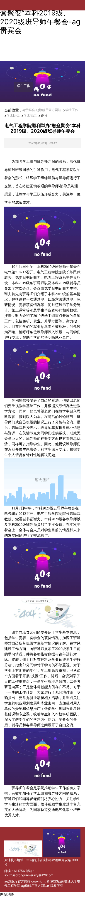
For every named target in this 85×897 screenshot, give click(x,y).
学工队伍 (13, 115)
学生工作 (72, 110)
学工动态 (30, 115)
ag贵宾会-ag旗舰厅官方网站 (41, 110)
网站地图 (7, 894)
